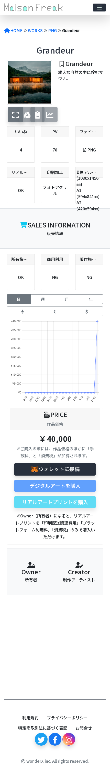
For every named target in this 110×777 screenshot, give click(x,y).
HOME (16, 30)
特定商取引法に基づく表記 (42, 728)
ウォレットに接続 (59, 469)
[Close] (94, 773)
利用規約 (30, 718)
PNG (52, 30)
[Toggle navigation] (99, 7)
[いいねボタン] (26, 657)
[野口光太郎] (79, 618)
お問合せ (83, 728)
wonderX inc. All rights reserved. (57, 761)
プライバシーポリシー (67, 718)
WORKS (35, 30)
